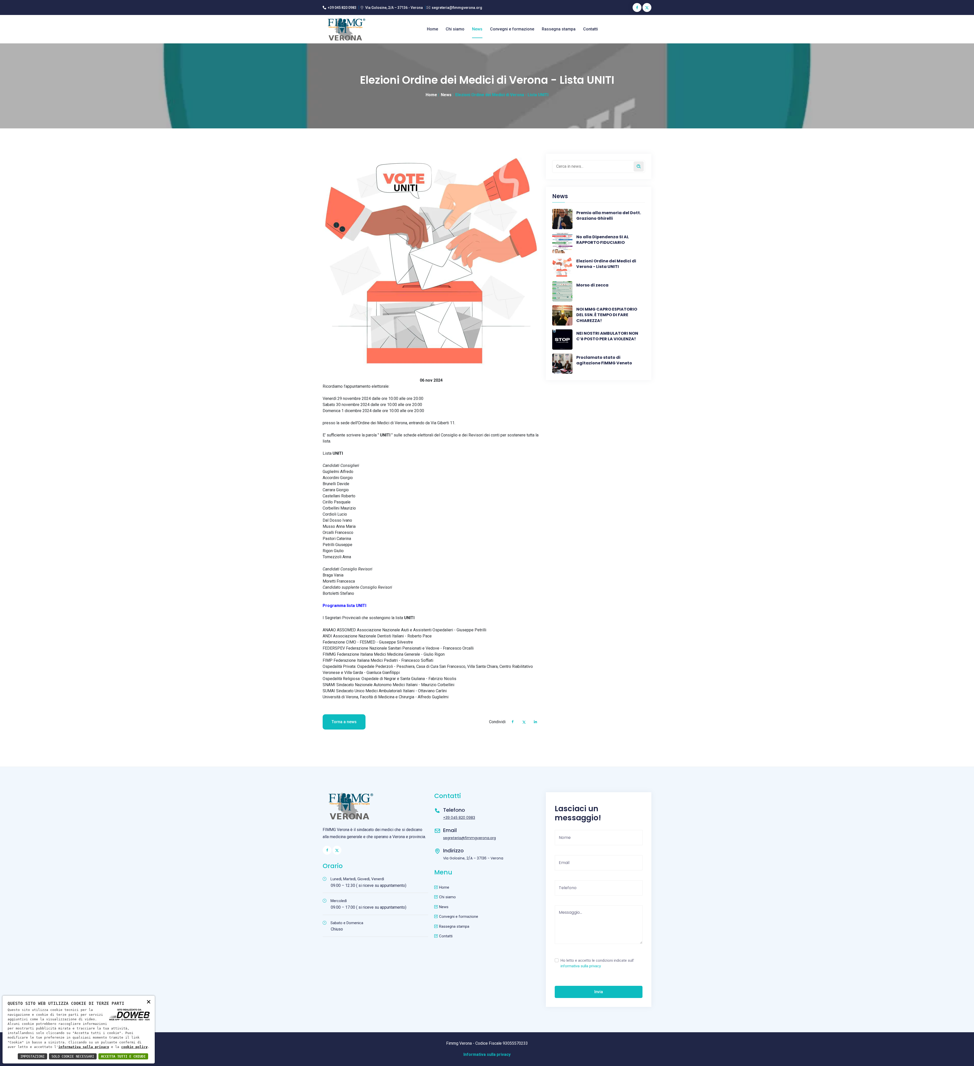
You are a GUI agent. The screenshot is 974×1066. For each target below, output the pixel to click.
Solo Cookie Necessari (72, 1056)
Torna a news (344, 721)
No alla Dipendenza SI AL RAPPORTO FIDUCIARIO (602, 239)
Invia (598, 991)
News (477, 29)
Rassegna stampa (559, 29)
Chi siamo (455, 29)
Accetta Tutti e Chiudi (123, 1056)
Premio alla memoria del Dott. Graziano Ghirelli (608, 215)
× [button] (148, 1001)
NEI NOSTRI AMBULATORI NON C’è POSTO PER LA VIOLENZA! (607, 336)
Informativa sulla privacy (487, 1054)
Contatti (590, 29)
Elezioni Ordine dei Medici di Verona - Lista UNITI (606, 263)
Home (432, 29)
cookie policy (134, 1047)
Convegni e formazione (512, 29)
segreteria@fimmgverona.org (457, 8)
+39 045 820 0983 (342, 8)
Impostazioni (32, 1056)
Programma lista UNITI (344, 605)
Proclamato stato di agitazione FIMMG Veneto (604, 360)
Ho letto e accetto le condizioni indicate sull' (597, 963)
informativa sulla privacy (581, 966)
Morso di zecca (592, 285)
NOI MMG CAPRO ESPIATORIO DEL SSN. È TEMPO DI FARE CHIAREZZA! (606, 315)
